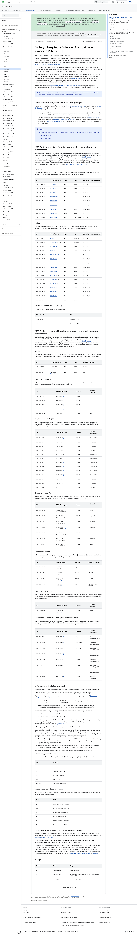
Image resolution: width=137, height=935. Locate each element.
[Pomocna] (99, 41)
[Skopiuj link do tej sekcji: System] (41, 223)
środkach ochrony (55, 85)
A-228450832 (53, 263)
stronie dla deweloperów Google (44, 837)
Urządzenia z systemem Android (75, 10)
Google (71, 853)
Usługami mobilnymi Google (54, 121)
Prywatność (60, 931)
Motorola (84, 853)
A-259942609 (53, 213)
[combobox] (102, 1)
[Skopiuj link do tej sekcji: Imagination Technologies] (55, 419)
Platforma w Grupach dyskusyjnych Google (72, 920)
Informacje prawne (45, 931)
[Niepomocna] (101, 41)
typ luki (84, 157)
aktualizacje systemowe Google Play (76, 164)
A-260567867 (53, 209)
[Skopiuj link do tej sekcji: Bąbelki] (41, 351)
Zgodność (58, 10)
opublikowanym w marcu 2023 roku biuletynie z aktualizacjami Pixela (64, 94)
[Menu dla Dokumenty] (22, 2)
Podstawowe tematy (45, 10)
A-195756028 (53, 217)
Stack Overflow (103, 920)
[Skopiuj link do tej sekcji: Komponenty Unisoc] (51, 552)
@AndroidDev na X (66, 912)
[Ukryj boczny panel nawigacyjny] (19, 932)
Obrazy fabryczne (28, 920)
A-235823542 (53, 188)
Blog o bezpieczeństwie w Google (69, 917)
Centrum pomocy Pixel (104, 912)
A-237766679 (53, 192)
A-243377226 (53, 267)
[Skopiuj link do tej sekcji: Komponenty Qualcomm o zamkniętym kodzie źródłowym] (79, 618)
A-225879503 (53, 250)
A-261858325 (53, 205)
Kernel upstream (54, 368)
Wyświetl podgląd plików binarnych (32, 917)
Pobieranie (25, 915)
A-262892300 (53, 255)
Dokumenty (17, 2)
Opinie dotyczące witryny (71, 931)
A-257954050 (53, 300)
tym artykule (60, 724)
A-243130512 (53, 279)
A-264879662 (53, 238)
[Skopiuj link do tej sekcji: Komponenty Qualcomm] (54, 591)
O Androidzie (26, 931)
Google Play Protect (94, 118)
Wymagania (26, 912)
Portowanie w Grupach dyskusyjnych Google (72, 925)
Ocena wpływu (75, 78)
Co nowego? (5, 10)
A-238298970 (53, 259)
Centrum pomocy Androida (106, 910)
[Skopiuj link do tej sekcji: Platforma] (43, 169)
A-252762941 (53, 296)
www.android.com (104, 915)
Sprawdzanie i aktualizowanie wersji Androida (47, 64)
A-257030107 (53, 292)
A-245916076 (53, 287)
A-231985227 (53, 246)
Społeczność (35, 931)
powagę (89, 157)
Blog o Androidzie (65, 915)
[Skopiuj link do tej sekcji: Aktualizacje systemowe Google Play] (63, 306)
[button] (9, 25)
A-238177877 (53, 275)
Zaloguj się (132, 2)
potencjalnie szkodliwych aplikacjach (63, 120)
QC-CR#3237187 (60, 612)
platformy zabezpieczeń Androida (70, 85)
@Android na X (65, 910)
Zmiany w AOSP (60, 26)
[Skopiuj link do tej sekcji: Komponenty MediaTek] (53, 493)
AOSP (36, 41)
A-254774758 (53, 242)
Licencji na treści (75, 896)
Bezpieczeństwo (30, 10)
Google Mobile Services (105, 917)
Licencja (53, 931)
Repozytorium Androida (29, 910)
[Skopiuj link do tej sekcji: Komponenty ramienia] (52, 380)
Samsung (95, 853)
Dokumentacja (7, 6)
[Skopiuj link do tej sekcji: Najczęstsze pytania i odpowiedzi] (66, 686)
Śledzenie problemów (104, 922)
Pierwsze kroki (17, 10)
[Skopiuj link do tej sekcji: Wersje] (42, 860)
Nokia (88, 853)
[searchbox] (10, 15)
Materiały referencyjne (106, 10)
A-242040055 (54, 197)
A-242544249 (53, 271)
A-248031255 (53, 201)
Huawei (75, 853)
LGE (79, 853)
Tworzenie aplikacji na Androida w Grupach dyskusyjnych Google (77, 922)
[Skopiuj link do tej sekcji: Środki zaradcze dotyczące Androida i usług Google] (83, 103)
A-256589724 (53, 283)
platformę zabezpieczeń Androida (75, 106)
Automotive (91, 10)
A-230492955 (53, 184)
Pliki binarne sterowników (29, 922)
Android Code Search (32, 2)
